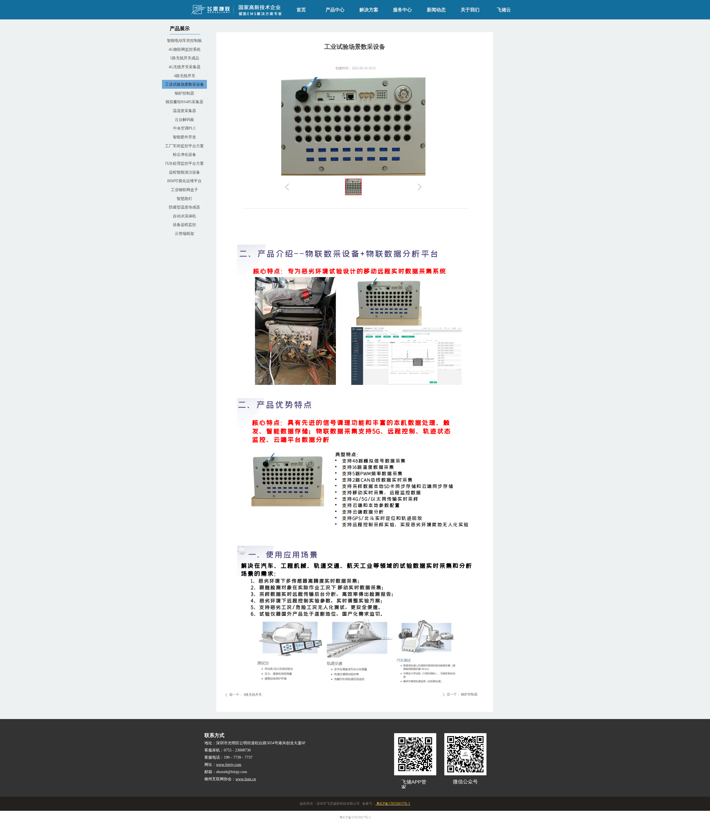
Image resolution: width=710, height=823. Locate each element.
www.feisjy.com (228, 765)
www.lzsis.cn (245, 779)
